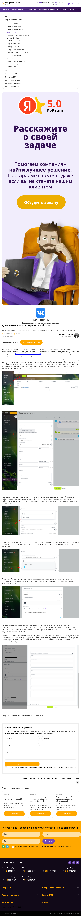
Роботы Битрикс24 (14, 55)
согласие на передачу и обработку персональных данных (30, 767)
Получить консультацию (31, 342)
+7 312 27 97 (28, 880)
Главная (4, 330)
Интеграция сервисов (15, 29)
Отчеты (10, 58)
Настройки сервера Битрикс (18, 35)
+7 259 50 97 (49, 871)
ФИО (6, 834)
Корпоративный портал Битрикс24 (28, 354)
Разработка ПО (11, 74)
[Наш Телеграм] (7, 847)
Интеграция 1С (12, 67)
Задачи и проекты (13, 44)
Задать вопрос (22, 764)
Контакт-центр (12, 64)
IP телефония (10, 71)
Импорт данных (13, 47)
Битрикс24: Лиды (13, 38)
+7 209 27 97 (8, 871)
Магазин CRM (6, 14)
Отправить (49, 841)
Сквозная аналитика (13, 83)
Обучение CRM (12, 330)
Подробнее (14, 813)
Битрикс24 (5, 9)
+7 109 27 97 (29, 871)
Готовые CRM (43, 9)
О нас (72, 9)
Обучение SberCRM (12, 86)
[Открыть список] (38, 887)
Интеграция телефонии (16, 61)
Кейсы (65, 9)
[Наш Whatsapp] (3, 847)
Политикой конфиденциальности (66, 767)
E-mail (46, 834)
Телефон (7, 841)
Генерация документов (15, 50)
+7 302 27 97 (69, 871)
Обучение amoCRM (12, 80)
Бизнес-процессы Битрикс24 (18, 52)
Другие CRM (32, 9)
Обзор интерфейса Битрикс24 (41, 330)
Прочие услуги (55, 9)
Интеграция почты (14, 26)
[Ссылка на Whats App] (69, 862)
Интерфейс (11, 32)
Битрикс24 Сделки (14, 41)
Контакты (17, 14)
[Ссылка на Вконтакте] (77, 862)
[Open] (75, 20)
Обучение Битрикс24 (13, 20)
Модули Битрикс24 (18, 9)
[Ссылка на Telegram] (73, 862)
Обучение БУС (10, 77)
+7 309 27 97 (9, 880)
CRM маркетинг (13, 24)
